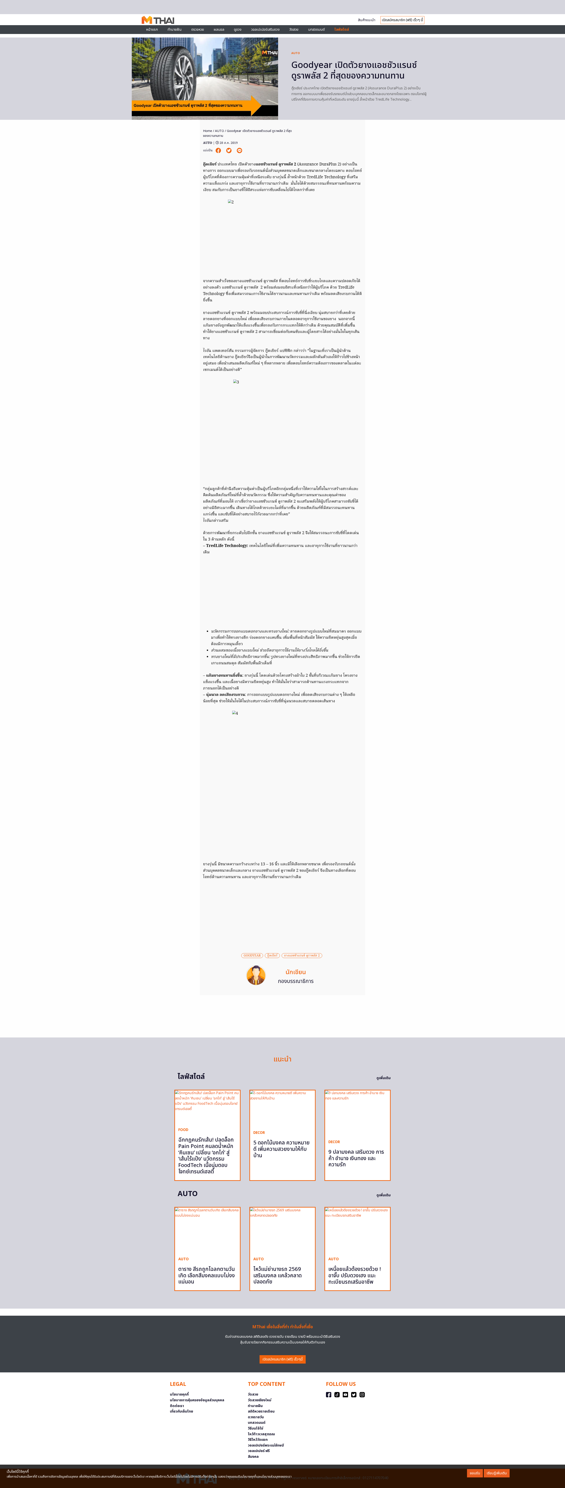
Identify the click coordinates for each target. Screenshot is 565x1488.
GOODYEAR (252, 955)
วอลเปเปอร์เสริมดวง (265, 29)
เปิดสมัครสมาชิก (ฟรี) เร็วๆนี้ (282, 1359)
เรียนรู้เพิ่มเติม (497, 1473)
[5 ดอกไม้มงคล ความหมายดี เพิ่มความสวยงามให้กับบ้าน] (282, 1108)
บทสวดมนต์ (316, 29)
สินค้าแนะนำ (366, 20)
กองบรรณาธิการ (296, 981)
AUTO (295, 53)
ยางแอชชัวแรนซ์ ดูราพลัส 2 (302, 955)
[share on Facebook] (218, 150)
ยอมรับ (475, 1473)
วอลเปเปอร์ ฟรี (259, 1451)
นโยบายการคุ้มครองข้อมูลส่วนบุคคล (197, 1400)
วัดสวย (293, 29)
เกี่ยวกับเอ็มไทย (181, 1411)
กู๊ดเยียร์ (272, 955)
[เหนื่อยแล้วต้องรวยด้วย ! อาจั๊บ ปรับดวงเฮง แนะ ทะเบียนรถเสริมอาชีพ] (357, 1230)
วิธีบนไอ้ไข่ (255, 1428)
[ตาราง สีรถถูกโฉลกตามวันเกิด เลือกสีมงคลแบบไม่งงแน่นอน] (207, 1230)
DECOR (259, 1132)
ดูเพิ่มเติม (384, 1078)
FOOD (183, 1130)
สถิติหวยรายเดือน (261, 1411)
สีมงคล (253, 1456)
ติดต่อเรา (177, 1406)
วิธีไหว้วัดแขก (258, 1439)
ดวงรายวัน (256, 1417)
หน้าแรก (152, 29)
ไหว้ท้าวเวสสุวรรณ (261, 1434)
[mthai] (158, 19)
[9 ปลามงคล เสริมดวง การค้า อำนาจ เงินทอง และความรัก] (357, 1113)
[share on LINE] (239, 150)
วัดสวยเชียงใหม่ (259, 1400)
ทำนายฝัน (175, 29)
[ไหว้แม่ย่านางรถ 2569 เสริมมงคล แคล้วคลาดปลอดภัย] (282, 1230)
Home (207, 131)
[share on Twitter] (229, 150)
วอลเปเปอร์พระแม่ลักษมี (266, 1445)
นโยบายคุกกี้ (179, 1394)
